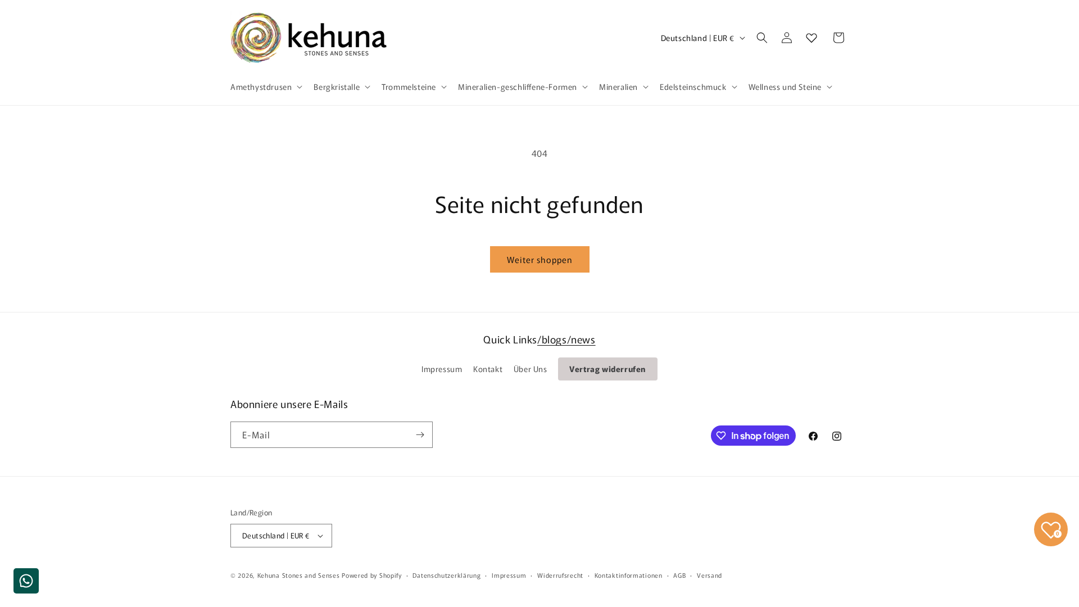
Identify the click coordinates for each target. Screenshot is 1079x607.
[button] (265, 86)
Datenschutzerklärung (446, 574)
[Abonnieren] (419, 435)
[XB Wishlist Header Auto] (811, 37)
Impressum (441, 368)
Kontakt (487, 368)
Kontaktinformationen (629, 574)
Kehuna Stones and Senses (298, 574)
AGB (679, 574)
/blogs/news (566, 339)
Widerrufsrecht (560, 574)
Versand (709, 574)
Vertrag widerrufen (607, 368)
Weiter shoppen (540, 259)
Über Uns (530, 368)
